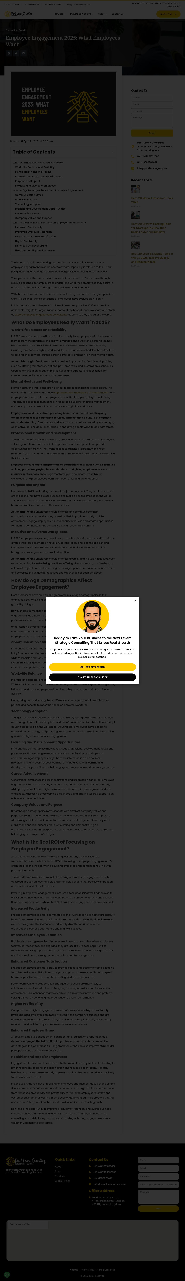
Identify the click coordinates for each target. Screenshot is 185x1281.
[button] (136, 600)
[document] (92, 640)
